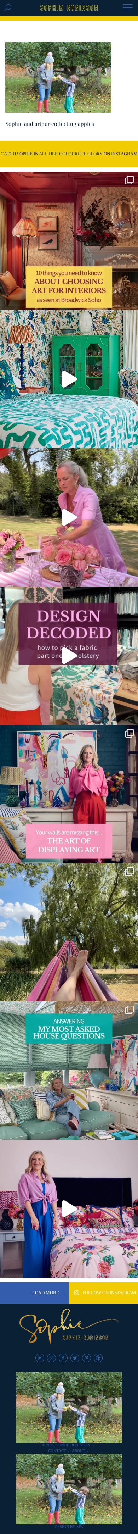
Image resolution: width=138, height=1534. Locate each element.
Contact (57, 1451)
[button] (128, 8)
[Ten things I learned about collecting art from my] (69, 241)
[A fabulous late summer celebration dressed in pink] (69, 517)
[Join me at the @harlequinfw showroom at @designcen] (69, 656)
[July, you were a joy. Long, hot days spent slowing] (69, 932)
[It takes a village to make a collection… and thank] (69, 1209)
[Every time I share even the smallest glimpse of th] (69, 1070)
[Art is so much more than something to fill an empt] (69, 794)
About (78, 1451)
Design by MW (69, 1526)
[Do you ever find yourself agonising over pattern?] (69, 379)
